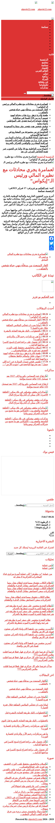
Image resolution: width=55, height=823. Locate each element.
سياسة (44, 27)
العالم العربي (41, 32)
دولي (45, 35)
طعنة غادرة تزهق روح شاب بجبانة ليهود (29, 115)
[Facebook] (27, 238)
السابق (44, 259)
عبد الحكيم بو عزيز (40, 188)
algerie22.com (35, 819)
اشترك (10, 554)
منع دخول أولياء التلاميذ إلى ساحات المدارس (26, 137)
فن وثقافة (43, 43)
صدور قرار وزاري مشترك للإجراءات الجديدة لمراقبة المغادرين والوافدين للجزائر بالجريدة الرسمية (26, 143)
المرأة (45, 41)
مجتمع (45, 24)
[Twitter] (27, 243)
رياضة (45, 38)
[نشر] (27, 248)
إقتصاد (45, 29)
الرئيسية (44, 21)
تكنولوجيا (43, 46)
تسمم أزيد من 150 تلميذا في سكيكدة (30, 118)
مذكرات (44, 49)
